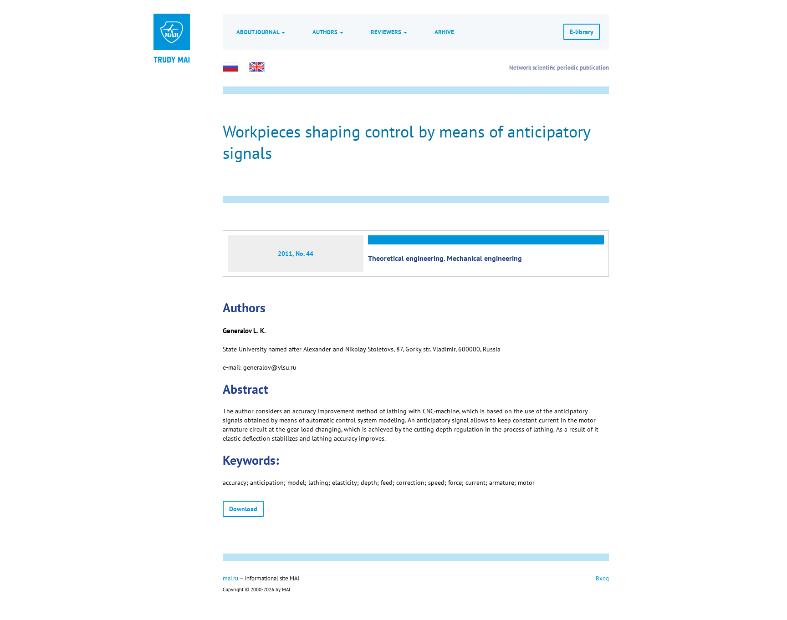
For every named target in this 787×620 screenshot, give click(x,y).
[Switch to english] (257, 67)
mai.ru (230, 578)
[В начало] (171, 59)
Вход (602, 578)
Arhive (444, 32)
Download (243, 509)
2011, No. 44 (295, 253)
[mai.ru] (171, 32)
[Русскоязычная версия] (230, 67)
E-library (581, 32)
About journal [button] (258, 32)
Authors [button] (325, 32)
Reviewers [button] (387, 32)
